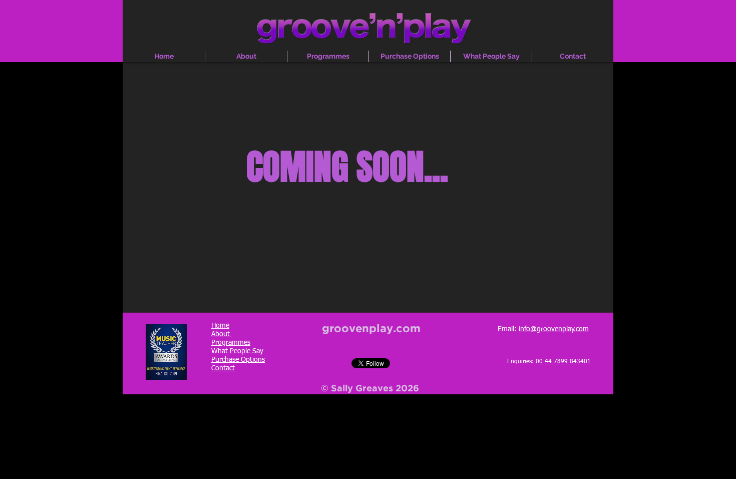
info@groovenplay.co (551, 329)
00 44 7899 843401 (563, 362)
